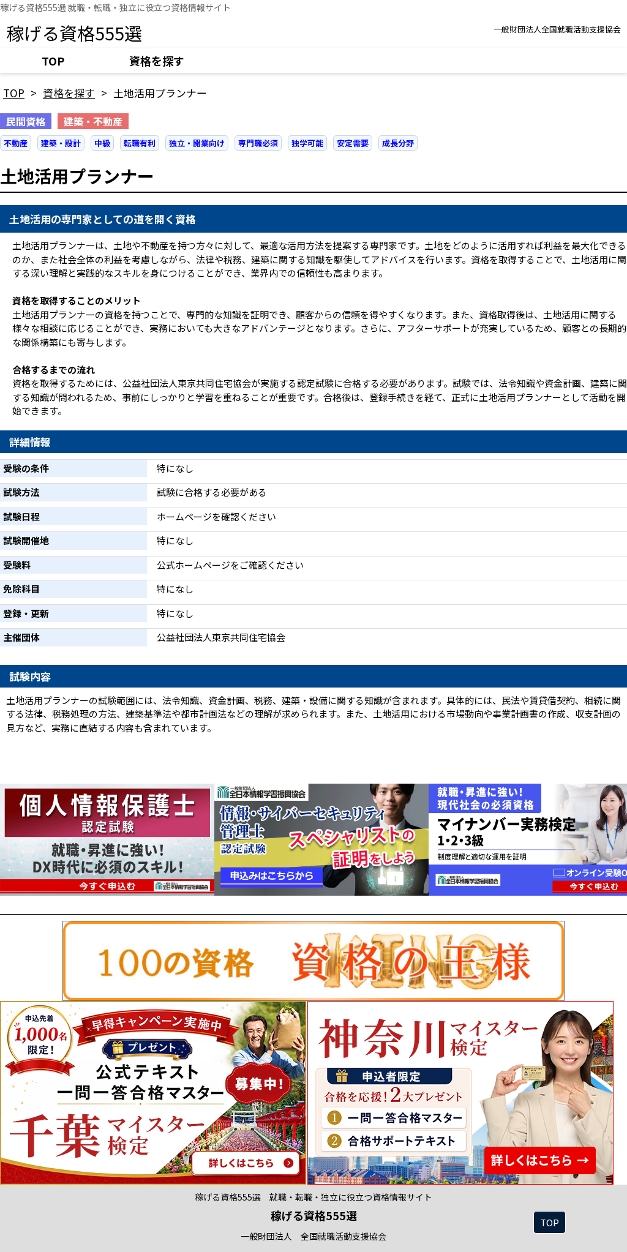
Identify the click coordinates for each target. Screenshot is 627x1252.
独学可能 (307, 143)
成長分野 (398, 143)
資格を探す (156, 61)
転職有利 (140, 143)
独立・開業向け (197, 143)
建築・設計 (61, 143)
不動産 (16, 143)
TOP (53, 61)
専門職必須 (258, 143)
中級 (102, 143)
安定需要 (353, 143)
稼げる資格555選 (74, 32)
